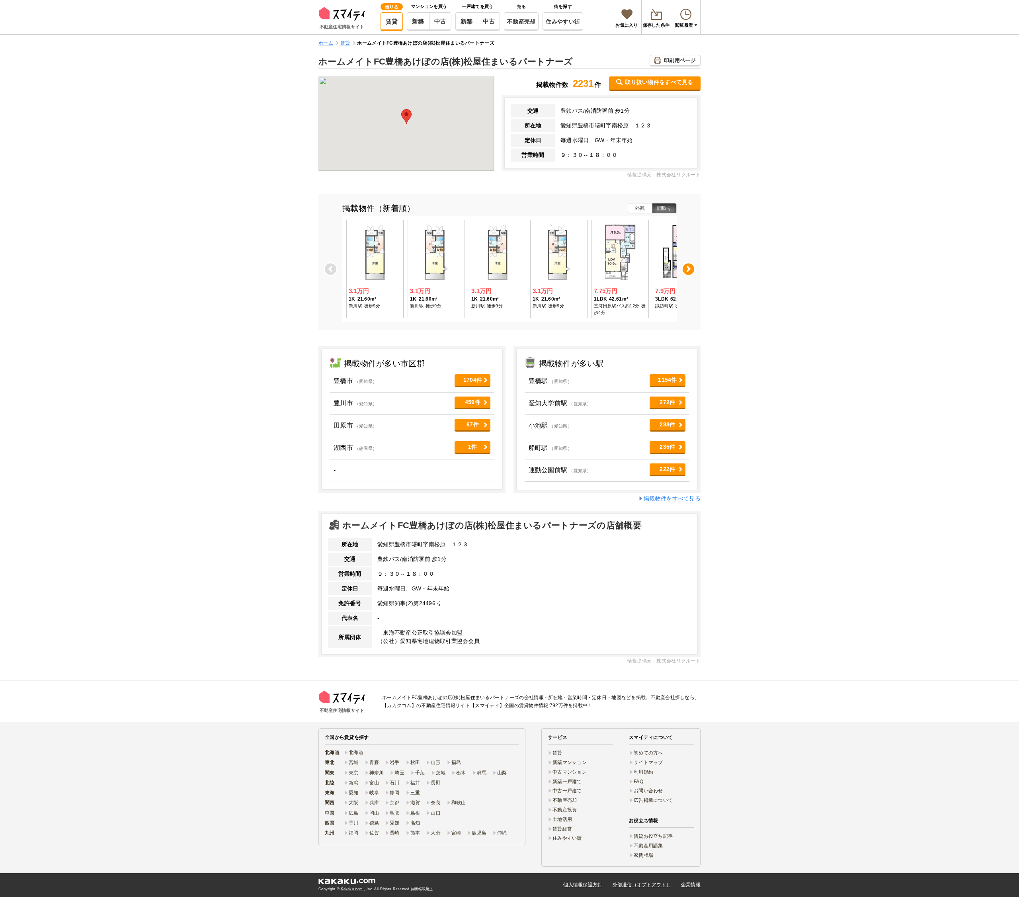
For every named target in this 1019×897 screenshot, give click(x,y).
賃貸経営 (562, 829)
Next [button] (689, 269)
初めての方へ (648, 753)
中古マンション (569, 772)
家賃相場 (643, 855)
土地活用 (562, 819)
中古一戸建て (567, 790)
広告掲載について (653, 800)
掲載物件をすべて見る (672, 498)
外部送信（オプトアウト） (642, 884)
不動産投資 (564, 810)
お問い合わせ (648, 790)
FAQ (638, 781)
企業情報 (691, 884)
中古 (440, 21)
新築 (418, 21)
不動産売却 (521, 21)
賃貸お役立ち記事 (653, 836)
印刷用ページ (680, 60)
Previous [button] (331, 269)
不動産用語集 (648, 845)
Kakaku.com (352, 889)
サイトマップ (648, 762)
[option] (375, 269)
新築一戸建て (567, 781)
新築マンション (569, 762)
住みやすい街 (563, 21)
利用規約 (643, 772)
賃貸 (392, 21)
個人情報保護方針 (582, 884)
